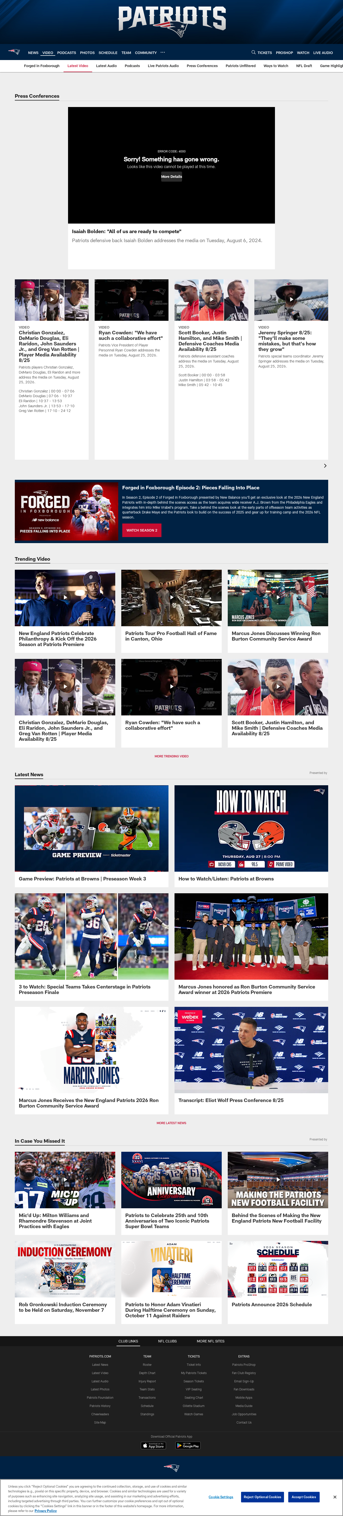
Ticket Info (194, 1364)
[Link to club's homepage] (14, 52)
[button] (171, 177)
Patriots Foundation (100, 1397)
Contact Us (244, 1422)
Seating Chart (194, 1397)
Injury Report (147, 1381)
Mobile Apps (244, 1397)
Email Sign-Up (244, 1381)
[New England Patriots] (171, 1469)
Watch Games (193, 1414)
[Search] (254, 52)
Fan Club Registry (244, 1373)
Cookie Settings (221, 1497)
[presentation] (326, 466)
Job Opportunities (244, 1414)
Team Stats (147, 1389)
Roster (147, 1364)
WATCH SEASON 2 (142, 530)
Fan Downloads (244, 1389)
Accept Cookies (304, 1497)
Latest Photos (100, 1389)
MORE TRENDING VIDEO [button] (172, 756)
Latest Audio (100, 1381)
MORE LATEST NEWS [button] (171, 1123)
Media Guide (244, 1405)
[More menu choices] (163, 52)
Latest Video (100, 1373)
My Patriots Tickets (194, 1373)
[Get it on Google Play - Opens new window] (188, 1448)
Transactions (147, 1397)
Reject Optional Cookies (262, 1497)
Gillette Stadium (194, 1405)
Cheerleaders (100, 1414)
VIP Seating (194, 1389)
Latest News (100, 1364)
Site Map (100, 1422)
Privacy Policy (46, 1511)
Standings (147, 1414)
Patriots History (100, 1405)
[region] (171, 1497)
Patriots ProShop (244, 1364)
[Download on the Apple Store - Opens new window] (153, 1446)
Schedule (147, 1405)
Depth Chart (147, 1373)
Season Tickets (194, 1381)
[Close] (334, 1497)
